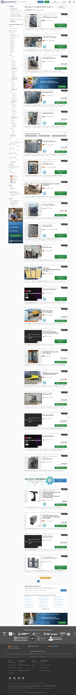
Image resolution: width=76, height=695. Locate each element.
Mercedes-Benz (15, 35)
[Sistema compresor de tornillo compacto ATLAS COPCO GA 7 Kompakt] (33, 20)
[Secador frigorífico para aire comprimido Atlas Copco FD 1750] (33, 167)
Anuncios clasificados (16, 194)
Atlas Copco (14, 31)
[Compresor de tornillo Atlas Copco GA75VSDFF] (33, 209)
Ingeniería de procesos (16, 13)
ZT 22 (13, 116)
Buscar (41, 2)
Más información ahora (60, 480)
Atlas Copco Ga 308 (43, 597)
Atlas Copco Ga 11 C (29, 604)
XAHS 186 (14, 125)
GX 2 (13, 134)
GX (12, 128)
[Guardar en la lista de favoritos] (66, 16)
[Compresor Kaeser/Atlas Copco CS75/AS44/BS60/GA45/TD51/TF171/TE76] (33, 273)
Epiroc (12, 49)
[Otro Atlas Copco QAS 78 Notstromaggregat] (33, 315)
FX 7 (13, 81)
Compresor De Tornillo (44, 135)
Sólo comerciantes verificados (14, 204)
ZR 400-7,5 (14, 71)
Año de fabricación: (13, 144)
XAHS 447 (14, 126)
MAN (13, 38)
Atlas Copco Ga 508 (43, 602)
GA (12, 92)
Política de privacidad (31, 692)
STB (12, 52)
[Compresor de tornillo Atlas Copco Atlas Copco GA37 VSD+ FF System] (33, 356)
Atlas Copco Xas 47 (58, 597)
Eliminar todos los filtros (39, 10)
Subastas (13, 195)
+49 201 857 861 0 (54, 646)
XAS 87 (14, 62)
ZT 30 (13, 114)
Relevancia (62, 7)
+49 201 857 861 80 (15, 648)
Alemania (15, 176)
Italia (14, 181)
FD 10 (13, 120)
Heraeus (13, 46)
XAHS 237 (14, 123)
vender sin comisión (15, 235)
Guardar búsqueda (46, 578)
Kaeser (13, 41)
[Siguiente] (40, 20)
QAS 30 (14, 107)
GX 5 (13, 131)
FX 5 (13, 84)
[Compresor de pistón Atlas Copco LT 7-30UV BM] (33, 41)
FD (12, 119)
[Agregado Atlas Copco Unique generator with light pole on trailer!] (33, 377)
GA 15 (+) (14, 98)
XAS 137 (14, 67)
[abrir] (45, 32)
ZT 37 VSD (14, 110)
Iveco (13, 40)
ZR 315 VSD (15, 77)
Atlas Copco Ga (28, 602)
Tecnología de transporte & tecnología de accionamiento (16, 16)
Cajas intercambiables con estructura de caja (14, 653)
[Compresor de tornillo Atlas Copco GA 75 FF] (33, 118)
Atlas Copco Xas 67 (58, 606)
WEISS (12, 43)
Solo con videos (14, 202)
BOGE (12, 48)
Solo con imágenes (15, 200)
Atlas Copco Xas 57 (58, 602)
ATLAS (13, 32)
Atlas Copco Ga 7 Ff (43, 606)
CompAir (13, 44)
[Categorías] (18, 2)
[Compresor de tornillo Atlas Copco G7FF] (33, 398)
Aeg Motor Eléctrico (42, 656)
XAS (12, 59)
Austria (14, 178)
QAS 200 (14, 104)
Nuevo (12, 187)
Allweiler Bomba (33, 656)
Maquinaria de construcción (16, 11)
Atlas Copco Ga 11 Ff (29, 606)
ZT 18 (13, 113)
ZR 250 (14, 76)
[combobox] (15, 172)
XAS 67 (14, 61)
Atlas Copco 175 (28, 599)
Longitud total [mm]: (13, 153)
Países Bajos (15, 179)
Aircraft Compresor (58, 653)
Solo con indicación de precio (16, 142)
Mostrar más (46, 609)
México (12, 168)
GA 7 (13, 93)
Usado (12, 188)
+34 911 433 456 (14, 646)
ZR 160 (14, 74)
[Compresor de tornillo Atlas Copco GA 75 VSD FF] (33, 146)
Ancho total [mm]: (12, 157)
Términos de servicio (40, 692)
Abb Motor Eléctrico (67, 653)
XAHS (12, 122)
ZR (12, 69)
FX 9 (13, 86)
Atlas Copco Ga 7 (43, 604)
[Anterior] (25, 20)
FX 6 (13, 88)
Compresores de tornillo (31, 135)
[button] (74, 2)
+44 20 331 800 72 (35, 646)
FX (12, 80)
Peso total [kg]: (12, 148)
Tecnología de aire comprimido (14, 9)
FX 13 (13, 83)
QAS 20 (14, 105)
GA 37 (14, 99)
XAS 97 (14, 64)
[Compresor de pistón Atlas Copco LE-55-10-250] (33, 63)
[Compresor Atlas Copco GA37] (33, 252)
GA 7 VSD (14, 95)
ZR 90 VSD (14, 111)
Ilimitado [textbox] (12, 172)
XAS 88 (14, 65)
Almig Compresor (48, 653)
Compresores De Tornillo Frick (59, 135)
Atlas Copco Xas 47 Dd (58, 599)
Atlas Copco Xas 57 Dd (58, 604)
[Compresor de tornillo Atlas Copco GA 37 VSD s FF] (33, 562)
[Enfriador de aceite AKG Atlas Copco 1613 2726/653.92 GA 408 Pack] (33, 188)
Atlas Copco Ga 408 (43, 599)
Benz (13, 34)
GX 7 (13, 129)
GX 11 (13, 132)
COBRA (12, 51)
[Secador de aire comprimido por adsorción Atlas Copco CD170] (33, 462)
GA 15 (14, 96)
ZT (12, 108)
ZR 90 (13, 73)
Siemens (13, 37)
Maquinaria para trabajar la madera (16, 20)
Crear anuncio (62, 86)
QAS (12, 102)
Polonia (14, 175)
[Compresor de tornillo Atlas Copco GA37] (33, 230)
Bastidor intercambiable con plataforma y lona (34, 653)
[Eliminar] (36, 2)
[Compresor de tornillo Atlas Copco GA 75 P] (33, 97)
